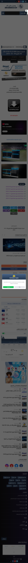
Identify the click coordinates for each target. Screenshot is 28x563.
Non (19, 287)
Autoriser (8, 287)
